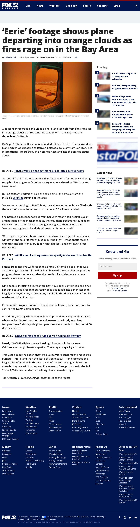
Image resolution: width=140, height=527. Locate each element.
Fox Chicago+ (125, 417)
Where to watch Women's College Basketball (126, 488)
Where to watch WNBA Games (126, 495)
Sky (97, 430)
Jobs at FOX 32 (102, 470)
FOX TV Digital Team (26, 57)
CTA (50, 417)
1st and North (55, 450)
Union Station (55, 430)
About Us (101, 446)
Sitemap (99, 483)
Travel (51, 414)
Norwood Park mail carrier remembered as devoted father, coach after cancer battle (108, 193)
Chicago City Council (81, 430)
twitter (130, 517)
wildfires (18, 197)
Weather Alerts (32, 416)
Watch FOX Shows (127, 427)
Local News (7, 411)
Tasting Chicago (56, 460)
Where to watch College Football (126, 458)
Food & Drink (125, 421)
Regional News (81, 446)
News (5, 407)
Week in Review (56, 454)
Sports (100, 407)
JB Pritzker (76, 424)
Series (52, 446)
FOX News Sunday (10, 439)
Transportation (55, 411)
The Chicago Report (81, 417)
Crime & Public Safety (8, 422)
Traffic (53, 407)
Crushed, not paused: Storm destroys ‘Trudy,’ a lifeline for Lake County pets (109, 206)
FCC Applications (103, 480)
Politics (76, 407)
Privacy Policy (120, 288)
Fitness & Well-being (35, 460)
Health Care (31, 464)
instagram (124, 517)
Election (75, 411)
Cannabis (30, 457)
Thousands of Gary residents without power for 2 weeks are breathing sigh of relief (109, 180)
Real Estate (7, 467)
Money (6, 446)
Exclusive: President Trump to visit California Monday (48, 335)
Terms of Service (119, 290)
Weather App (31, 426)
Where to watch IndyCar (126, 473)
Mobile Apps (101, 454)
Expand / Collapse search (136, 6)
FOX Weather (31, 433)
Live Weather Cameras (31, 412)
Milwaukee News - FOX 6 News (80, 451)
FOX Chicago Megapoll (8, 434)
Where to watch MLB (128, 463)
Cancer (29, 450)
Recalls (29, 467)
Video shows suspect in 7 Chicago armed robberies (124, 76)
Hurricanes (30, 430)
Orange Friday (55, 467)
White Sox (100, 424)
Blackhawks (101, 414)
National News (8, 414)
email (135, 517)
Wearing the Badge (57, 457)
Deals (4, 457)
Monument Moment (58, 464)
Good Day (6, 426)
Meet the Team (102, 467)
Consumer (6, 454)
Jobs (4, 460)
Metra (51, 421)
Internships (100, 473)
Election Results (79, 414)
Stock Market (8, 473)
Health (30, 446)
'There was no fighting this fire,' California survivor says (49, 170)
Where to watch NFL (128, 454)
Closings (29, 420)
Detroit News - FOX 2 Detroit (81, 457)
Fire (97, 427)
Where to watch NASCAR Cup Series (127, 467)
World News (7, 417)
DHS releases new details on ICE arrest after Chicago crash (122, 114)
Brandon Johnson (80, 427)
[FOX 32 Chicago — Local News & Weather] (11, 5)
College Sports (102, 434)
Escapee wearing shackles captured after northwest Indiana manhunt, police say (109, 218)
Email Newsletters (104, 457)
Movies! (122, 424)
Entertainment (128, 407)
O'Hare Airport (55, 424)
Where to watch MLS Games (128, 501)
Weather (31, 407)
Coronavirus (31, 454)
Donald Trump (78, 421)
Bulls (98, 417)
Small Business (8, 470)
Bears (98, 411)
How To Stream (103, 450)
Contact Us (100, 460)
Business (6, 450)
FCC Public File (102, 477)
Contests (99, 464)
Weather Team (32, 423)
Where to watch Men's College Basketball (126, 480)
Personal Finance (9, 464)
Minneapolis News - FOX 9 (81, 463)
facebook (119, 517)
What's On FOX (125, 414)
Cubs (98, 421)
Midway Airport (55, 427)
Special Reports (9, 430)
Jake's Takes (124, 411)
